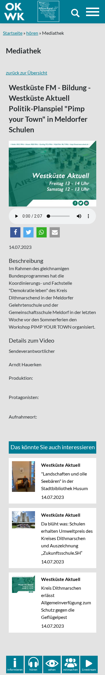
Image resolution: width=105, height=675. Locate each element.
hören (32, 33)
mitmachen (70, 669)
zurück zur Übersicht (26, 72)
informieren (15, 669)
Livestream (89, 669)
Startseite (12, 33)
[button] (15, 232)
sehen (52, 669)
